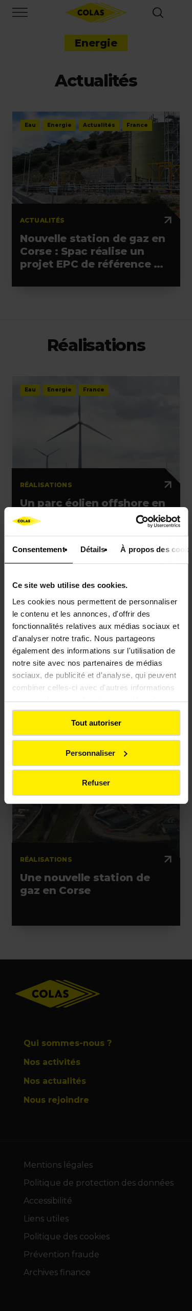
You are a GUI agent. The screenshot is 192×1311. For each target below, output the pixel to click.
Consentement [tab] (38, 549)
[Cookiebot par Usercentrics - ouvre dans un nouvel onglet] (136, 521)
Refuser (96, 782)
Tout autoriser (96, 722)
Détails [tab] (92, 549)
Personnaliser (90, 753)
